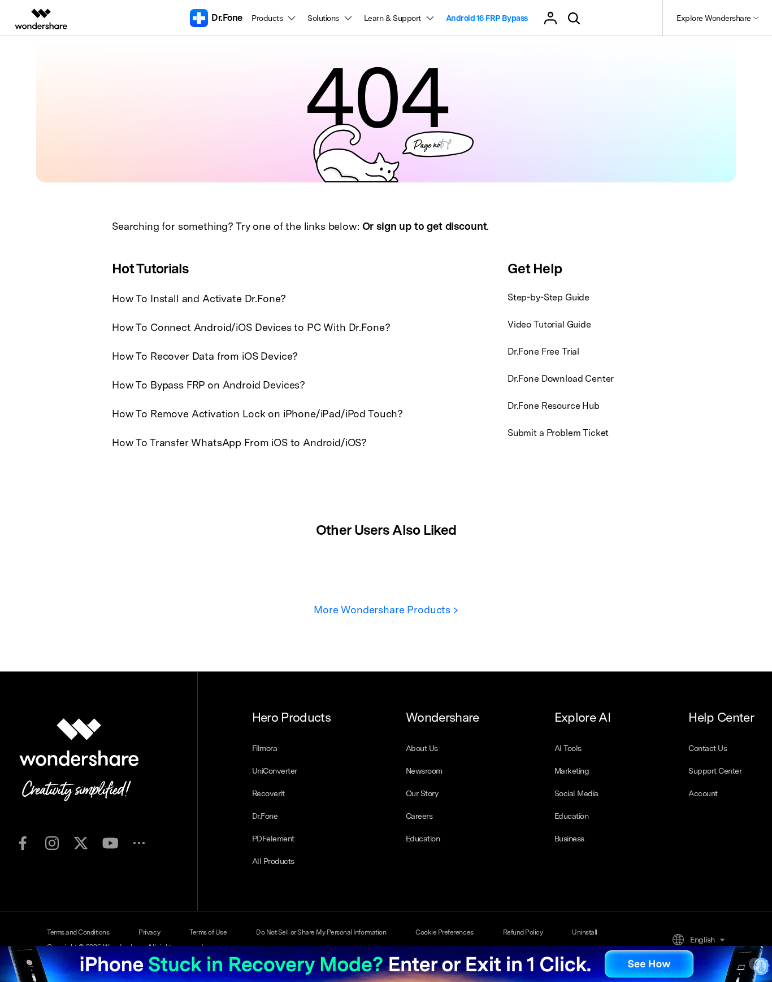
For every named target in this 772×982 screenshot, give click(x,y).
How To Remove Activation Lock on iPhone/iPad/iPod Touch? (257, 414)
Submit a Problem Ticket (558, 432)
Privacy (149, 932)
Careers (419, 815)
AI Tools (568, 748)
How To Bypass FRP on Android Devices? (208, 385)
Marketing (571, 770)
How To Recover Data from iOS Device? (205, 356)
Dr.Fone (265, 815)
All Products (273, 861)
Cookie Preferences (444, 932)
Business (569, 838)
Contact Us (707, 748)
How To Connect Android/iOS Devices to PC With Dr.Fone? (251, 327)
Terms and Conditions (78, 932)
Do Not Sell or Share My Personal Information (321, 932)
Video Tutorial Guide (549, 324)
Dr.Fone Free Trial (543, 351)
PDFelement (273, 838)
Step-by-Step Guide (548, 297)
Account (703, 793)
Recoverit (268, 793)
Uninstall (584, 932)
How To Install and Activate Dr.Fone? (199, 298)
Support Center (714, 770)
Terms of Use (208, 932)
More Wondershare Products (383, 610)
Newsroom (424, 770)
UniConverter (274, 770)
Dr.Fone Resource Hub (554, 405)
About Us (422, 748)
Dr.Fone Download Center (561, 378)
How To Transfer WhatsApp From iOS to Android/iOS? (239, 442)
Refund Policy (523, 932)
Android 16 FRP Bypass (487, 18)
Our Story (422, 793)
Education (423, 838)
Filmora (264, 748)
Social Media (576, 793)
